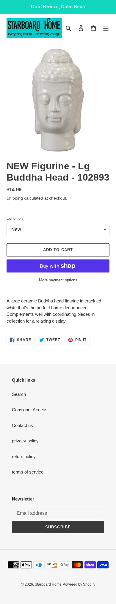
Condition (15, 218)
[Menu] (106, 28)
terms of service (27, 471)
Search (19, 394)
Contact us (22, 425)
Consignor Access (30, 409)
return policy (24, 456)
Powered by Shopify (79, 584)
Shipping (15, 198)
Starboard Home (48, 584)
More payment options (58, 280)
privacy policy (25, 440)
